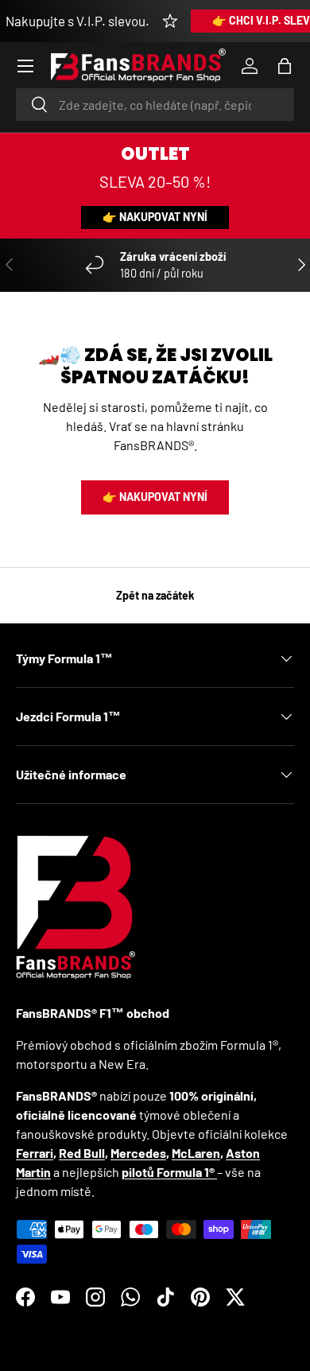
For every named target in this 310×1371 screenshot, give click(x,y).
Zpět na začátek (155, 595)
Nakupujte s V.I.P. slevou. (77, 21)
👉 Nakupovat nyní (155, 216)
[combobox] (155, 104)
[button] (284, 66)
